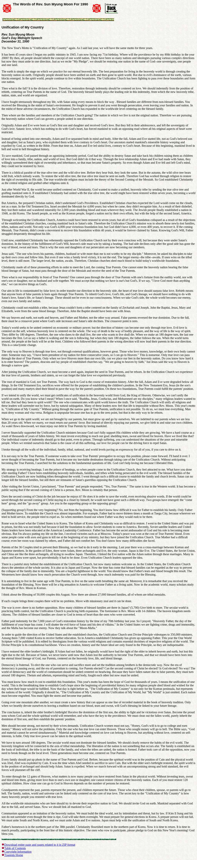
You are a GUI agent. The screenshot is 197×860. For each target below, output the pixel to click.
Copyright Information (18, 851)
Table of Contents (15, 848)
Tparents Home (13, 855)
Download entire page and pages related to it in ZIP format (39, 844)
